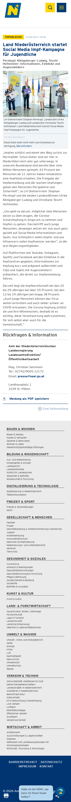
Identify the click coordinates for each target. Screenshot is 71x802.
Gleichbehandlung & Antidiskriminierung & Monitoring (34, 529)
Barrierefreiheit (23, 762)
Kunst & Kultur (14, 599)
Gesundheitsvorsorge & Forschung (24, 573)
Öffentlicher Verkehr (17, 713)
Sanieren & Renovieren (18, 440)
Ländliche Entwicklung (18, 624)
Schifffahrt (12, 716)
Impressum (27, 766)
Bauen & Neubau (15, 434)
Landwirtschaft (14, 621)
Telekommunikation (16, 494)
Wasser (10, 668)
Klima (9, 649)
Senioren (11, 548)
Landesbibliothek (15, 469)
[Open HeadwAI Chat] (60, 791)
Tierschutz (12, 551)
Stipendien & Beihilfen (18, 475)
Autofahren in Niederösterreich (22, 690)
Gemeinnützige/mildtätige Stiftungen (25, 447)
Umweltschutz (14, 665)
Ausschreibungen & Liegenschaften (25, 735)
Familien (11, 522)
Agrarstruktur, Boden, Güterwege (24, 611)
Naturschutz (13, 659)
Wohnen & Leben (15, 444)
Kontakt (46, 766)
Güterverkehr (13, 697)
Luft (9, 652)
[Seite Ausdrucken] (6, 797)
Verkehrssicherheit (16, 720)
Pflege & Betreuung (16, 577)
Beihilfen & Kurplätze (17, 586)
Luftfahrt (11, 707)
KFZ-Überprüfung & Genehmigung (24, 700)
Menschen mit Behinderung (20, 542)
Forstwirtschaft (14, 614)
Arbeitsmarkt (13, 732)
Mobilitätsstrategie (16, 710)
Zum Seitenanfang (55, 408)
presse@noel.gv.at (31, 376)
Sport (9, 510)
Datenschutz (51, 762)
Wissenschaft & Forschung (20, 479)
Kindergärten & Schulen (19, 462)
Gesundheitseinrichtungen (20, 570)
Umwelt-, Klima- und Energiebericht (25, 639)
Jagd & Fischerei (15, 617)
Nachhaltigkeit (14, 656)
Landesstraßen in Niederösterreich (24, 687)
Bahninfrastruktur (16, 694)
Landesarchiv (13, 466)
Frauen (10, 525)
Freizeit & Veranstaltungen (20, 506)
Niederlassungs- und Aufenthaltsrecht (26, 545)
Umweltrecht (13, 662)
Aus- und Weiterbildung (19, 459)
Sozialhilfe (12, 583)
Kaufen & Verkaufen (17, 437)
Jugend (10, 532)
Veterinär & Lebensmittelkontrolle (24, 627)
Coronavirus (13, 564)
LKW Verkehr (13, 703)
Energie (10, 646)
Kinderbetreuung (15, 535)
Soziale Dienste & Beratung (20, 580)
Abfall (9, 643)
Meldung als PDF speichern (29, 398)
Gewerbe (11, 738)
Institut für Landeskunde (19, 472)
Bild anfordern (24, 146)
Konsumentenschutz (17, 538)
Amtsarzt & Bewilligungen (20, 567)
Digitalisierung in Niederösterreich (24, 491)
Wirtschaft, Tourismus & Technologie (25, 748)
